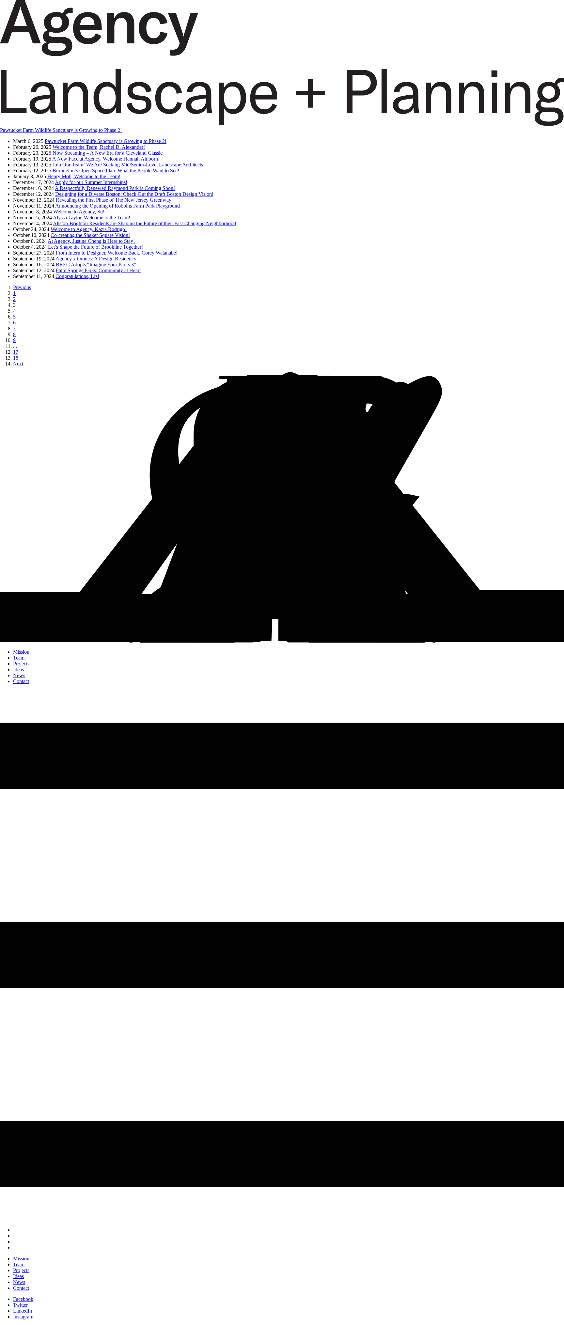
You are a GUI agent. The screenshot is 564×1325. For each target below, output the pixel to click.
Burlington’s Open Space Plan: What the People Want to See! (116, 170)
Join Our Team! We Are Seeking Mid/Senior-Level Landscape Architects (128, 164)
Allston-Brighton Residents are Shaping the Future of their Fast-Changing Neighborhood (144, 223)
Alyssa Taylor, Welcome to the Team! (91, 217)
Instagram (23, 1316)
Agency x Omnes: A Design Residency (95, 258)
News (19, 675)
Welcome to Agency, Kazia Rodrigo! (89, 229)
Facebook (23, 1299)
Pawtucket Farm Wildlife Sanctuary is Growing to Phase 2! (105, 141)
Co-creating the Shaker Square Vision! (90, 235)
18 (15, 358)
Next (18, 363)
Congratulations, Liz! (77, 276)
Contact (21, 681)
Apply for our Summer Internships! (91, 182)
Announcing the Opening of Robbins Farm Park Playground (117, 206)
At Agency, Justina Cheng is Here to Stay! (91, 241)
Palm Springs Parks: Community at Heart (98, 270)
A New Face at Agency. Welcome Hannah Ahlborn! (106, 159)
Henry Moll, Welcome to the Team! (83, 176)
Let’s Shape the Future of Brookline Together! (95, 247)
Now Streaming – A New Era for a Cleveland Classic (108, 153)
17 (15, 352)
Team (18, 658)
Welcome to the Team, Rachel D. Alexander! (99, 147)
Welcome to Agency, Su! (78, 211)
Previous (22, 287)
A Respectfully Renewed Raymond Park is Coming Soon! (115, 188)
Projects (21, 663)
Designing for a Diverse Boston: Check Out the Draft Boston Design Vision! (134, 194)
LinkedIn (22, 1311)
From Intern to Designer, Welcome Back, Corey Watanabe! (117, 253)
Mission (21, 652)
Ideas (18, 669)
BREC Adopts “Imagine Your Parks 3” (96, 264)
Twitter (20, 1305)
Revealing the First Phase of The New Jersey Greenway (113, 200)
